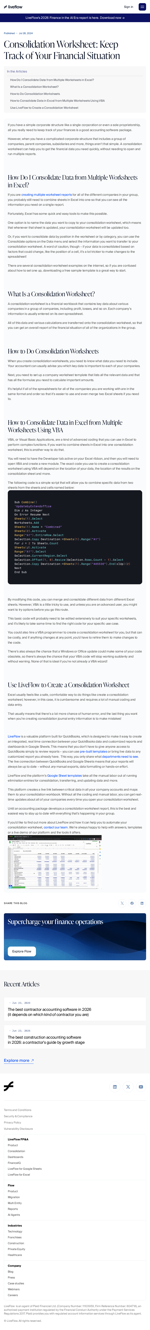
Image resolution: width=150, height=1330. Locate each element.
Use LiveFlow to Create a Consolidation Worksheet (44, 108)
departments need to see (120, 757)
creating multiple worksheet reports (46, 195)
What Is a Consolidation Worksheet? (34, 87)
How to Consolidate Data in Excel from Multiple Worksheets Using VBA (57, 100)
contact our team (56, 827)
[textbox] (75, 537)
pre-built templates (93, 751)
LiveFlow (14, 736)
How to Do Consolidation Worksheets (35, 94)
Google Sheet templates (64, 776)
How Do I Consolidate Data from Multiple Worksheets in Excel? (52, 80)
